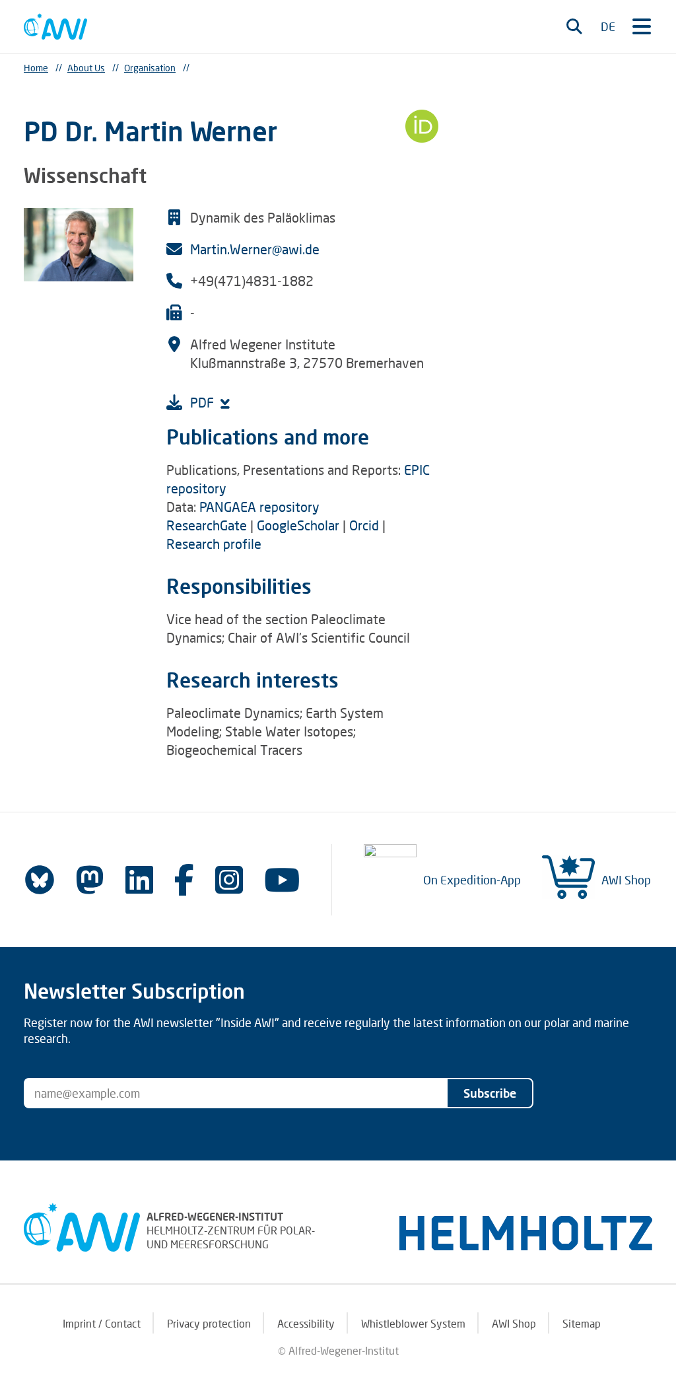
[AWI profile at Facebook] (184, 879)
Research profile (213, 544)
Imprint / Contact (102, 1323)
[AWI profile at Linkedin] (139, 879)
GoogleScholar (300, 525)
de (608, 26)
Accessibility (306, 1323)
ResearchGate (206, 525)
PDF (203, 402)
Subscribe (489, 1093)
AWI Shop (626, 880)
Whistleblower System (413, 1323)
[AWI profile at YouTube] (282, 879)
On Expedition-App (472, 880)
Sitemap (581, 1323)
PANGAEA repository (259, 507)
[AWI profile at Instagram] (229, 879)
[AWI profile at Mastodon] (89, 879)
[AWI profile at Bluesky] (39, 879)
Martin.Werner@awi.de (255, 249)
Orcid (364, 525)
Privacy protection (209, 1323)
